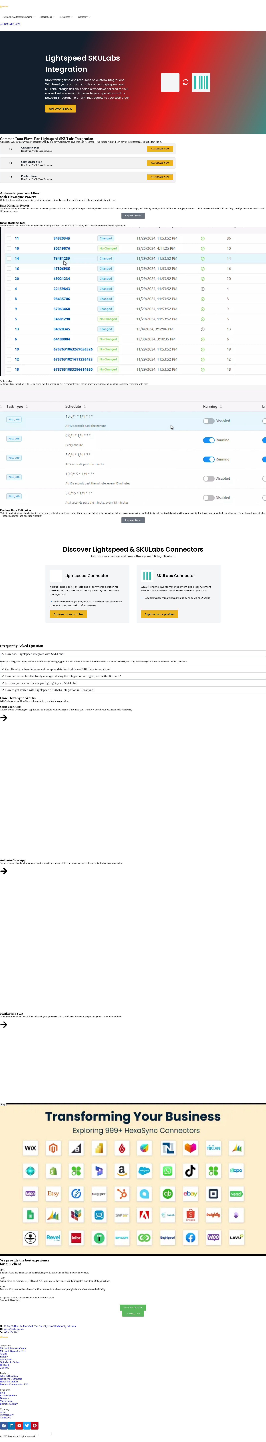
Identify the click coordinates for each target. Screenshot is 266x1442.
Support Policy (45, 1434)
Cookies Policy (32, 1434)
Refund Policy (57, 1434)
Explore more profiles (68, 614)
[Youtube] (19, 1426)
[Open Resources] (72, 17)
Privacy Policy (20, 1434)
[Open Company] (89, 17)
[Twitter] (27, 1426)
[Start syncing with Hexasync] (4, 718)
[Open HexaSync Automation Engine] (34, 17)
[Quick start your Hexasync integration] (4, 1024)
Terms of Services (6, 1434)
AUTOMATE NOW (60, 109)
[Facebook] (4, 1426)
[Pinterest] (34, 1426)
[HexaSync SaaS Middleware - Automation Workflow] (4, 6)
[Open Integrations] (53, 17)
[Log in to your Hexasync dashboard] (4, 871)
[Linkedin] (11, 1426)
